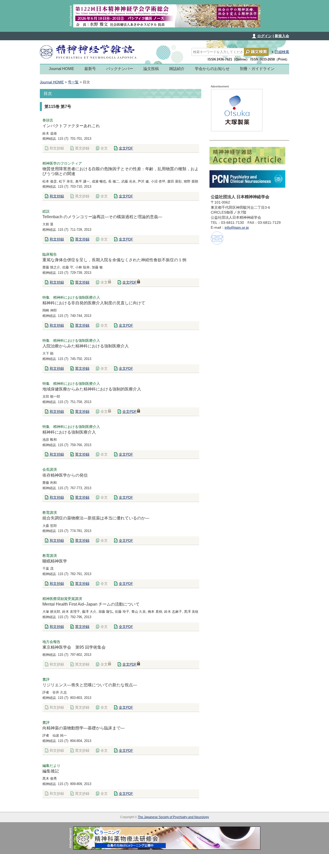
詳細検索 (282, 52)
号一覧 (73, 82)
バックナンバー (119, 68)
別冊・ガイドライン (257, 68)
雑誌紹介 (177, 68)
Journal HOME (61, 68)
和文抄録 (57, 196)
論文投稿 (151, 68)
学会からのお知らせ (212, 68)
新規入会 (282, 36)
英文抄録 (82, 239)
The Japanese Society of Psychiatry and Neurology (173, 817)
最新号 (90, 68)
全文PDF (126, 148)
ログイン (264, 36)
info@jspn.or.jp (237, 227)
